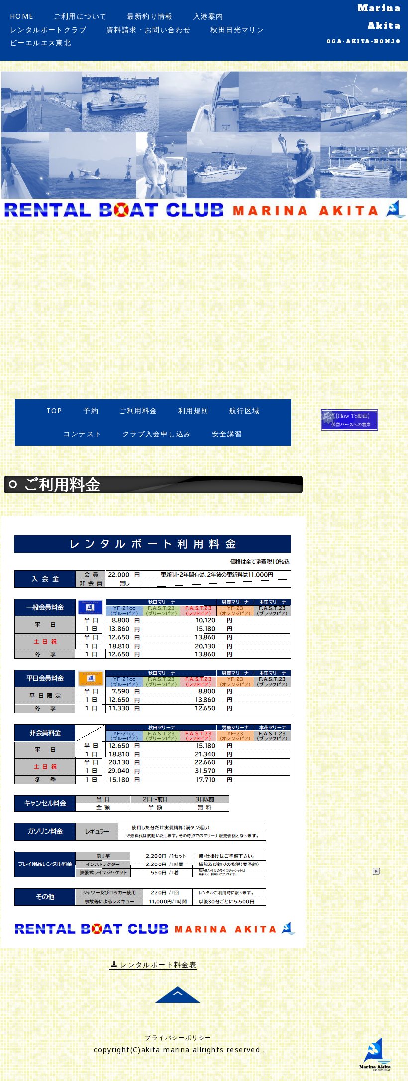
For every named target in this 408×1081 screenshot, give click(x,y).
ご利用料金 (138, 410)
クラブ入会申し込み (157, 433)
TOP (54, 410)
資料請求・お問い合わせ (148, 29)
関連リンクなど (346, 870)
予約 (91, 410)
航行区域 (244, 410)
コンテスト (82, 433)
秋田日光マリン (237, 29)
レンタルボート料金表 (158, 964)
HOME (22, 16)
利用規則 (193, 410)
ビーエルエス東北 (40, 42)
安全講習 (227, 433)
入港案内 (208, 16)
